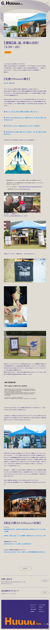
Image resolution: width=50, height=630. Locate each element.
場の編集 (32, 611)
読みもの (41, 609)
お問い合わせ (41, 611)
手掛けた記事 (33, 609)
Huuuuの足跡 (42, 604)
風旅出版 (41, 607)
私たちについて (33, 604)
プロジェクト (32, 607)
